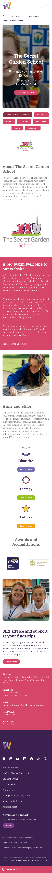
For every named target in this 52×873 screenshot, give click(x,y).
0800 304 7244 (21, 695)
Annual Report (10, 806)
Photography (9, 790)
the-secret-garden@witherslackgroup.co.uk (25, 705)
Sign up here (8, 825)
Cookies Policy (10, 784)
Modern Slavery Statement (16, 773)
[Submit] (41, 6)
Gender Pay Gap (10, 778)
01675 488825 (12, 692)
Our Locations (16, 16)
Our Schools (34, 16)
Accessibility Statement (14, 801)
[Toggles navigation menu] (47, 6)
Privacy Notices (10, 767)
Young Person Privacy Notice (17, 795)
